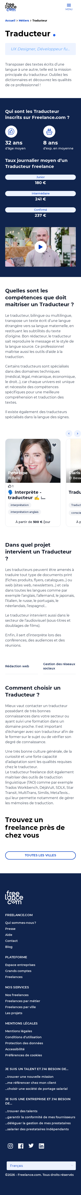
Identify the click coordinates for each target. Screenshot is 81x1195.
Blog (9, 947)
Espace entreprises (20, 965)
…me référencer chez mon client (30, 1083)
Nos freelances (17, 995)
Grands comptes (18, 971)
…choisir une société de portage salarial (36, 1089)
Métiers (24, 20)
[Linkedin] (41, 1146)
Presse (10, 929)
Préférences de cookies (23, 1055)
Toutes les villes (40, 855)
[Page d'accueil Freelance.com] (13, 7)
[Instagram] (10, 1146)
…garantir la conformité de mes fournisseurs (40, 1117)
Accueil (10, 20)
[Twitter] (31, 1146)
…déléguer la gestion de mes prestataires (38, 1123)
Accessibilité (15, 1049)
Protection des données (24, 1043)
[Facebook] (21, 1146)
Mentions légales (18, 1031)
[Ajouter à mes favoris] (54, 445)
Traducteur (39, 20)
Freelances (13, 977)
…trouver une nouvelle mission (29, 1077)
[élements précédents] (68, 433)
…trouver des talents (21, 1111)
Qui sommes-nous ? (20, 923)
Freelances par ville (20, 1007)
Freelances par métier (22, 1001)
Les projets (13, 1013)
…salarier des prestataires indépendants (37, 1129)
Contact (11, 941)
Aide (8, 935)
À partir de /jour (33, 522)
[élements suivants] (77, 433)
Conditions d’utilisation (23, 1037)
